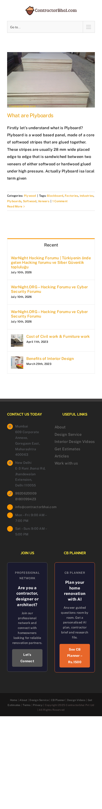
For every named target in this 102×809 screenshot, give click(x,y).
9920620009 (26, 493)
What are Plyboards (30, 115)
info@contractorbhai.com (31, 507)
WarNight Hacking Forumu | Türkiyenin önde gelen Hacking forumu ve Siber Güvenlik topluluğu (51, 262)
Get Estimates (67, 449)
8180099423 (25, 499)
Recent (51, 244)
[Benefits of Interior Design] (17, 360)
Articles (62, 456)
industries (86, 195)
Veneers (43, 201)
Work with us (66, 463)
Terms (27, 705)
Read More (14, 206)
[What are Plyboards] (51, 80)
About (60, 427)
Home (13, 700)
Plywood (30, 195)
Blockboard (55, 195)
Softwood (30, 201)
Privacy (37, 705)
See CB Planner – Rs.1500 (74, 655)
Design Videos (76, 700)
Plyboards (14, 201)
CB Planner (58, 700)
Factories (71, 195)
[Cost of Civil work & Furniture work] (17, 337)
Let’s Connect (27, 658)
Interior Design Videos (75, 441)
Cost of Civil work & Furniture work (58, 336)
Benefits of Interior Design (50, 358)
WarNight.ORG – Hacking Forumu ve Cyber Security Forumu (49, 289)
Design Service (68, 434)
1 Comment (60, 201)
